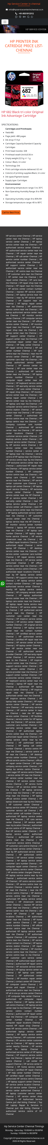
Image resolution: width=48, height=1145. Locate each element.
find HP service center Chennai (21, 831)
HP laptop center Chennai (28, 645)
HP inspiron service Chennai (21, 698)
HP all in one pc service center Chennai (24, 993)
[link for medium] (24, 17)
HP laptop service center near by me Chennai (24, 739)
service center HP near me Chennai (24, 775)
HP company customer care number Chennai (24, 424)
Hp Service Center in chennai (24, 3)
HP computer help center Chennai (24, 996)
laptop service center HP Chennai (22, 807)
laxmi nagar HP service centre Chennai (24, 772)
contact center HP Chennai (28, 981)
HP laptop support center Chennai (24, 1081)
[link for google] (28, 17)
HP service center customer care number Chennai (24, 554)
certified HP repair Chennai (28, 1069)
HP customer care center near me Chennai (24, 616)
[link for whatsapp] (31, 17)
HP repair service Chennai (19, 347)
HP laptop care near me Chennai (22, 403)
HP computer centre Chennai (21, 984)
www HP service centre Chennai (22, 1028)
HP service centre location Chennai (23, 1084)
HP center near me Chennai (22, 277)
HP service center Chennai (18, 235)
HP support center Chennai (21, 265)
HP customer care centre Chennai (22, 846)
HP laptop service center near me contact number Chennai (24, 630)
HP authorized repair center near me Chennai (24, 342)
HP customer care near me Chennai (24, 274)
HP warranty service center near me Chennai (24, 728)
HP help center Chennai (28, 344)
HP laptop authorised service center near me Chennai (24, 312)
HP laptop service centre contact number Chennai (24, 1011)
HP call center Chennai (26, 256)
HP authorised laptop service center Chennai (24, 1031)
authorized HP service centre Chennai (24, 1078)
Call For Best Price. (11, 212)
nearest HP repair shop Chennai (23, 1025)
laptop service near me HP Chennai (23, 521)
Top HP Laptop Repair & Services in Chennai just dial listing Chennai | (24, 1105)
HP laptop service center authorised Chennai (24, 834)
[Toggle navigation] (4, 21)
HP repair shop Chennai (17, 392)
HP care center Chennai (28, 389)
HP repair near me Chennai (28, 286)
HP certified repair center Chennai (23, 1075)
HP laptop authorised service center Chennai (24, 362)
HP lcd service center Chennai (21, 1087)
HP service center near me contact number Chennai (24, 448)
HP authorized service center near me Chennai (24, 268)
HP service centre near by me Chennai (24, 459)
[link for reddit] (16, 17)
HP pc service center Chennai (21, 498)
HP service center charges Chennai (24, 872)
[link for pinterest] (20, 17)
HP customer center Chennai (24, 804)
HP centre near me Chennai (28, 271)
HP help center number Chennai (24, 1072)
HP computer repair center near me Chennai (24, 380)
